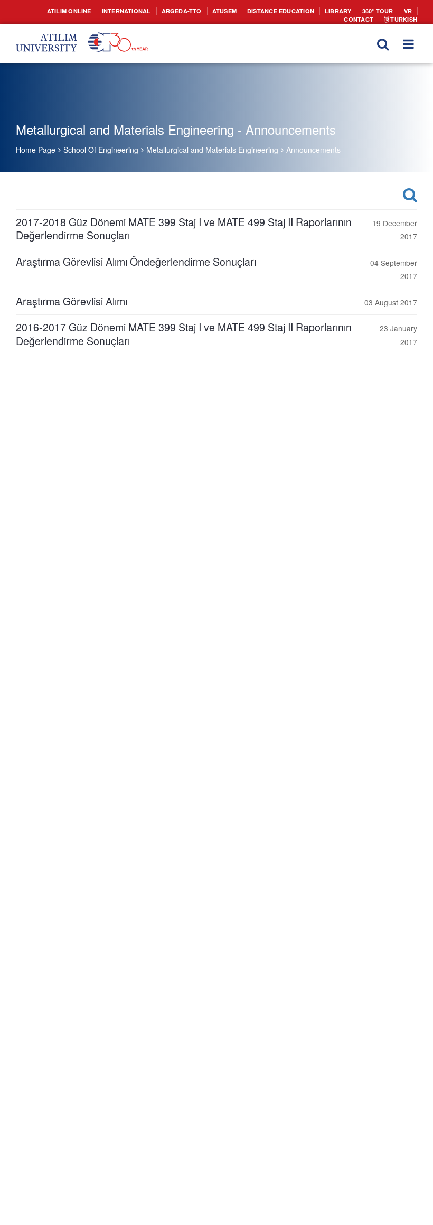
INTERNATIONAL (112, 10)
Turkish (404, 18)
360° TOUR (342, 10)
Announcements (313, 149)
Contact (399, 10)
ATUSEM (201, 10)
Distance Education (253, 10)
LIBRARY (306, 10)
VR (371, 10)
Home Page (35, 149)
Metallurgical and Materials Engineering (212, 149)
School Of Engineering (100, 149)
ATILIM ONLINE (60, 10)
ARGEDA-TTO (162, 10)
